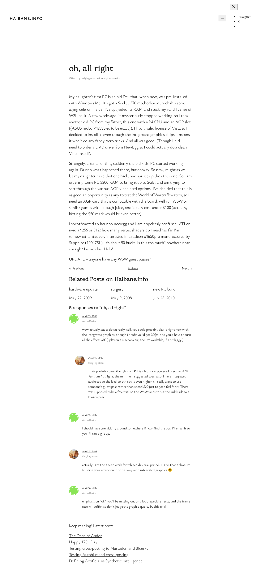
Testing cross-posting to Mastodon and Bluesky (108, 548)
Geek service (113, 78)
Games (102, 78)
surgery (117, 288)
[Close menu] (233, 7)
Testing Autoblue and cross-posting (99, 554)
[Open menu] (222, 18)
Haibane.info (26, 18)
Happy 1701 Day (83, 541)
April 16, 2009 (89, 488)
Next (185, 268)
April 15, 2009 (89, 316)
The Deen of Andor (85, 535)
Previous (78, 268)
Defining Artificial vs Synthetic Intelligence (105, 560)
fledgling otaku (88, 78)
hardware (133, 268)
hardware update (83, 288)
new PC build (164, 288)
